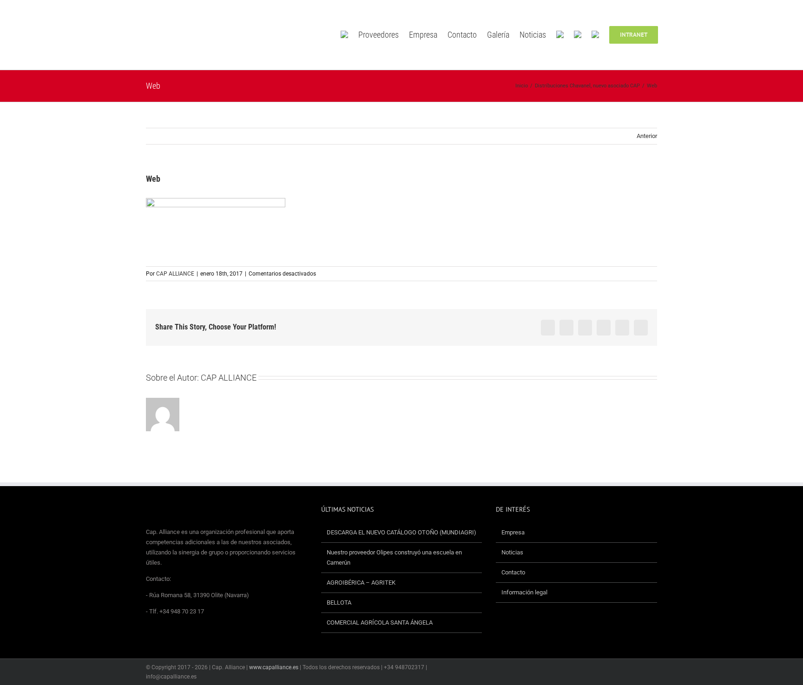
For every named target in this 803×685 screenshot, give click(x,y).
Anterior (647, 135)
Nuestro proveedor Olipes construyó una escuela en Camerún (394, 557)
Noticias (512, 552)
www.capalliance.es (273, 667)
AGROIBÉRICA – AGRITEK (362, 582)
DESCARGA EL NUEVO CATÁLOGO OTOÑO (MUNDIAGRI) (401, 532)
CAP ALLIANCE (175, 273)
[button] (671, 35)
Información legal (524, 592)
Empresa (513, 532)
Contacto (513, 572)
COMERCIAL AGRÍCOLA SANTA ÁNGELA (380, 622)
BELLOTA (339, 602)
